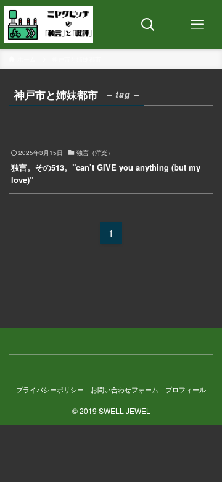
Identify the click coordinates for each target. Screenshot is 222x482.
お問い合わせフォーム (124, 389)
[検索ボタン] (148, 24)
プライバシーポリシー (50, 389)
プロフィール (185, 389)
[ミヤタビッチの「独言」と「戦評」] (48, 24)
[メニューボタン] (197, 24)
